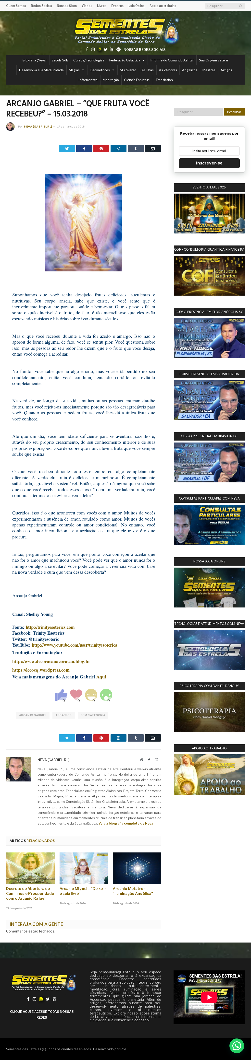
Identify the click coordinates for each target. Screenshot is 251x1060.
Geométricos (100, 70)
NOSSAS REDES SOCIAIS (144, 49)
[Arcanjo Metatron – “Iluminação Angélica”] (137, 868)
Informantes (88, 80)
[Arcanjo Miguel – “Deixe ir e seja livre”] (84, 868)
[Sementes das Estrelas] (125, 30)
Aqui (101, 676)
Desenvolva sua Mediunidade (41, 70)
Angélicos (189, 70)
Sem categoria (93, 715)
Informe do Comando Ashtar (172, 60)
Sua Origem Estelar (213, 60)
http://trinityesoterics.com (50, 627)
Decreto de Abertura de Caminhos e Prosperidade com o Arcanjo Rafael (30, 893)
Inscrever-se (209, 163)
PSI (123, 1049)
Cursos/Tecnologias (88, 60)
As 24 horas (168, 70)
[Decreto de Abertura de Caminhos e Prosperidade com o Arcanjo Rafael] (30, 868)
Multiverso (128, 70)
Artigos (226, 70)
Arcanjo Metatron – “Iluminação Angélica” (133, 891)
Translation (164, 80)
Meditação (111, 80)
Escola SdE (60, 60)
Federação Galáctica (124, 60)
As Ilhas (147, 70)
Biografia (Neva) (35, 60)
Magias (74, 70)
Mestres (208, 70)
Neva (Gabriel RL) (38, 126)
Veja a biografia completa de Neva (126, 823)
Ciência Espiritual (137, 80)
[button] (236, 1045)
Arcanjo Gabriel (33, 715)
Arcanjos (63, 715)
